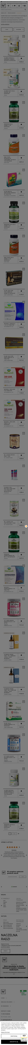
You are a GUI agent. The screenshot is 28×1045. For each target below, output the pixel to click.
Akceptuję (14, 1041)
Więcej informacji (5, 1032)
